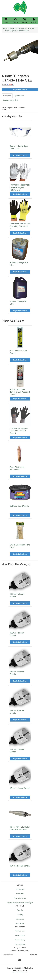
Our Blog (20, 914)
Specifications (19, 96)
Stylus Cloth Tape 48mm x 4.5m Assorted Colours (20, 392)
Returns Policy (20, 940)
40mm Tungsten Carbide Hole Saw (17, 31)
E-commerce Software (18, 972)
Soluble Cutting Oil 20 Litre (19, 263)
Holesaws (31, 28)
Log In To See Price (20, 89)
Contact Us (20, 919)
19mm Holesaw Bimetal (20, 865)
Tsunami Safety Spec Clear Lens (19, 147)
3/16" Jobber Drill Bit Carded (18, 351)
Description (7, 96)
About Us (20, 910)
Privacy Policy (20, 935)
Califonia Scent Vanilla (19, 505)
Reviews (6, 100)
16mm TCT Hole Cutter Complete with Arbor (20, 828)
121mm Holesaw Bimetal (17, 711)
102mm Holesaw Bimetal (17, 633)
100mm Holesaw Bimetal (17, 595)
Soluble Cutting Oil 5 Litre (18, 302)
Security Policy (20, 944)
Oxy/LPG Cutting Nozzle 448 (17, 468)
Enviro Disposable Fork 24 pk (20, 545)
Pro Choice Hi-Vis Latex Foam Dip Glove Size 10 (20, 226)
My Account (20, 889)
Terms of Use (20, 931)
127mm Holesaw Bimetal (17, 750)
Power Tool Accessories (18, 28)
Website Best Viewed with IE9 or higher (20, 902)
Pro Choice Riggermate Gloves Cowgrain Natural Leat (20, 187)
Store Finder (20, 923)
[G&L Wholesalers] (20, 7)
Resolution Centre (20, 898)
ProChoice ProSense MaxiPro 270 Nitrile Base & (19, 431)
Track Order (20, 894)
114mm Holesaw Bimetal (17, 672)
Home (5, 28)
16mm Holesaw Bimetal (20, 788)
